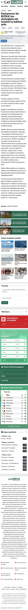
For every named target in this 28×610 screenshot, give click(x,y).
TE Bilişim (10, 607)
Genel (9, 10)
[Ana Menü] (1, 2)
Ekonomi (12, 6)
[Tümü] (26, 311)
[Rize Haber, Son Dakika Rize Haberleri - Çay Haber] (13, 2)
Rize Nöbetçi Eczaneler (5, 563)
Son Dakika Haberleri (8, 579)
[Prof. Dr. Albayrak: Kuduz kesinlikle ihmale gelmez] (21, 271)
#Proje (16, 27)
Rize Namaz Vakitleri (8, 568)
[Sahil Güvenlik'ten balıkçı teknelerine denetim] (7, 257)
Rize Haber (4, 6)
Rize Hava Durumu (21, 562)
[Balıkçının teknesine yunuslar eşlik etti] (21, 244)
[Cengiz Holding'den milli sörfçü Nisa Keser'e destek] (7, 244)
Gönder (4, 302)
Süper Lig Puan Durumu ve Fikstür (5, 574)
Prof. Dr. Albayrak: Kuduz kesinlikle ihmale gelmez (20, 277)
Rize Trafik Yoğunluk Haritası (21, 569)
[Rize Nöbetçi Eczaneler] (26, 319)
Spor (16, 589)
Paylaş (4, 41)
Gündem (20, 6)
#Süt (23, 27)
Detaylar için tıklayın (14, 426)
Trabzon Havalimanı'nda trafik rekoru (21, 263)
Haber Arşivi (20, 579)
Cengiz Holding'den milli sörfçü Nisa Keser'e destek (7, 250)
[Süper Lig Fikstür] (26, 432)
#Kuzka (10, 27)
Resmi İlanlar (22, 589)
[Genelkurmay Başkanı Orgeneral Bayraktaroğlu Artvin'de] (7, 271)
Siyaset (12, 589)
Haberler (3, 10)
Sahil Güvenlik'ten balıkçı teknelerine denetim (6, 263)
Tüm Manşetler (20, 573)
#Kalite (3, 27)
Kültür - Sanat (5, 589)
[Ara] (25, 2)
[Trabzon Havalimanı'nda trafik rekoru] (21, 257)
